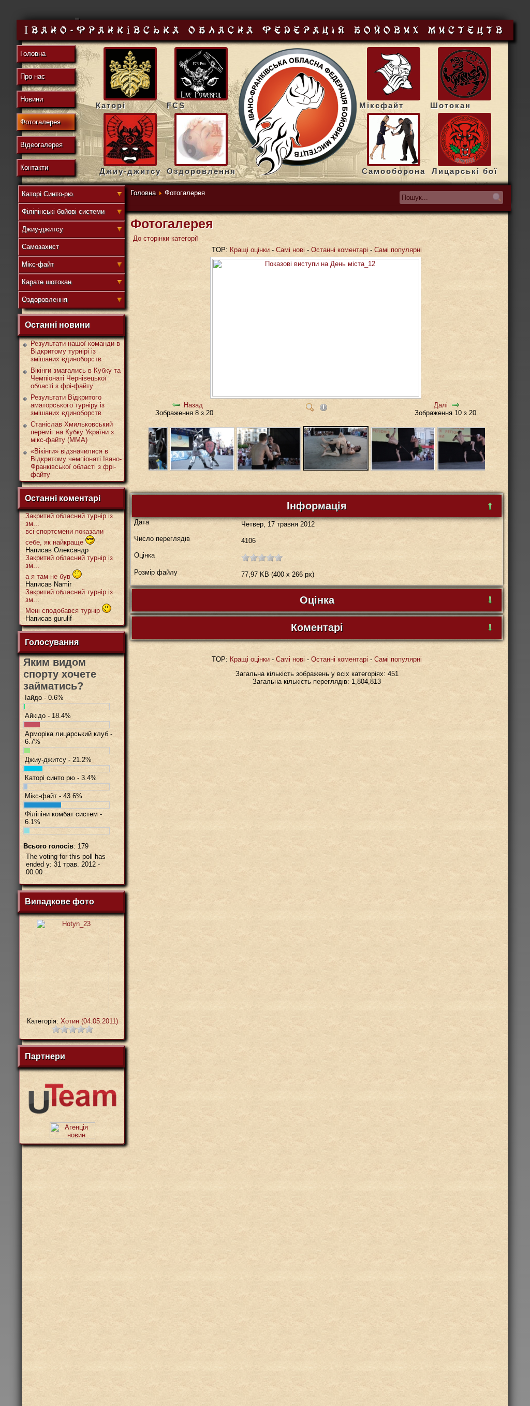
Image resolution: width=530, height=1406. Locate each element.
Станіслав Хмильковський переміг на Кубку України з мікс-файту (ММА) (72, 432)
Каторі (111, 105)
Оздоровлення (201, 171)
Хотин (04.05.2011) (89, 1021)
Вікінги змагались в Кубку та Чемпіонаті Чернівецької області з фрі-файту (76, 378)
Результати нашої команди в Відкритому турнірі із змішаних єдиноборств (75, 351)
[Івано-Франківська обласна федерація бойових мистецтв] (297, 112)
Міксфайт (381, 105)
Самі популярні (398, 250)
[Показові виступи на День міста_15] (153, 468)
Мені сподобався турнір (63, 610)
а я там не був (48, 576)
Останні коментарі (339, 250)
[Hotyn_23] (72, 1015)
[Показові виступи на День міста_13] (269, 468)
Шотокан (450, 105)
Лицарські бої (464, 171)
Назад (193, 405)
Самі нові (290, 250)
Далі (441, 405)
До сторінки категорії (165, 238)
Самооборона (393, 171)
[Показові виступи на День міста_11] (403, 468)
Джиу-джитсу (130, 171)
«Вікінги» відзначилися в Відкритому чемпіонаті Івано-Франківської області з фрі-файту (76, 462)
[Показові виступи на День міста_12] (316, 397)
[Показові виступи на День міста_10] (469, 468)
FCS (176, 105)
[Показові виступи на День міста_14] (202, 468)
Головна (143, 193)
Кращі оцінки (250, 250)
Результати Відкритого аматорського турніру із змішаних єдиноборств (68, 405)
